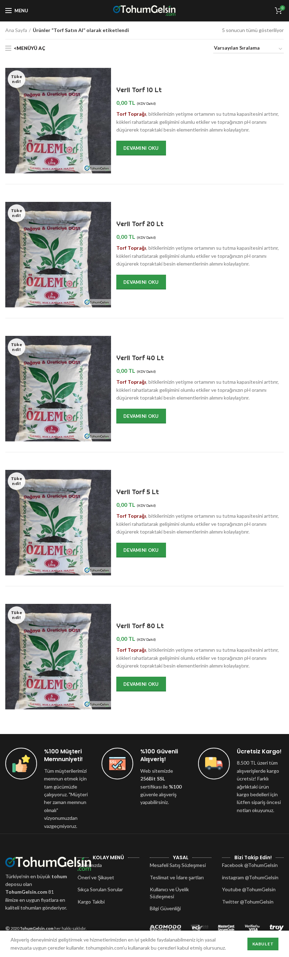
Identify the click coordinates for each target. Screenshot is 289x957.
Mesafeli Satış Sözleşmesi (178, 865)
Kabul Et (262, 943)
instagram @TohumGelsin (250, 877)
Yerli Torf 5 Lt (137, 492)
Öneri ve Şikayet (96, 877)
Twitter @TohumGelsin (247, 902)
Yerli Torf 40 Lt (140, 358)
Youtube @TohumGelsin (249, 889)
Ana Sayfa (16, 30)
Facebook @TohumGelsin (250, 865)
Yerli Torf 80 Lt (140, 626)
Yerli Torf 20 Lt (140, 224)
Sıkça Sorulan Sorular (100, 889)
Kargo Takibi (91, 902)
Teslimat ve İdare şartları (177, 877)
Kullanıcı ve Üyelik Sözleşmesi (169, 892)
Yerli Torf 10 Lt (139, 90)
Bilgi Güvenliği (165, 908)
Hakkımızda (90, 865)
